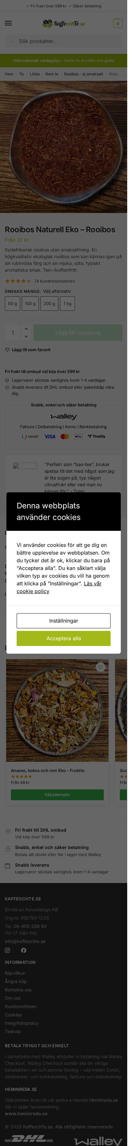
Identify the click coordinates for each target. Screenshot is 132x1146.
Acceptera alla (63, 638)
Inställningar (63, 620)
